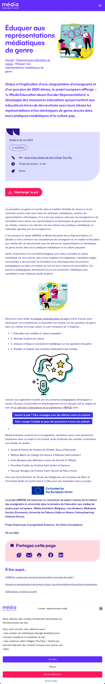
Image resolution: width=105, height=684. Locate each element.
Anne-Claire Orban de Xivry (39, 157)
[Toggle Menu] (100, 5)
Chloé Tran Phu (63, 157)
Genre (22, 170)
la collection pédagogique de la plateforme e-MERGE (43, 407)
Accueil (9, 60)
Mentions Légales (51, 681)
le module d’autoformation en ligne (50, 318)
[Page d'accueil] (10, 5)
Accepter (53, 659)
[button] (101, 608)
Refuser (52, 667)
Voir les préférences (52, 674)
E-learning (18, 147)
